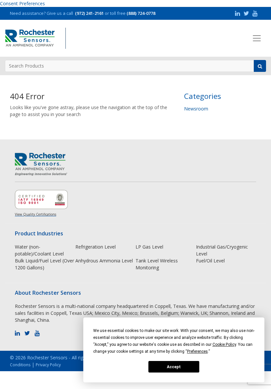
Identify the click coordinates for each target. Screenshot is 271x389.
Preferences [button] (197, 351)
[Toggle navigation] (257, 38)
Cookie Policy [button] (224, 344)
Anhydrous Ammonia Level (104, 260)
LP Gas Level (149, 247)
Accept (174, 367)
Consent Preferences (22, 3)
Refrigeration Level (95, 247)
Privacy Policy (48, 365)
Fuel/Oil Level (210, 260)
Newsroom (196, 108)
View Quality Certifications (35, 214)
